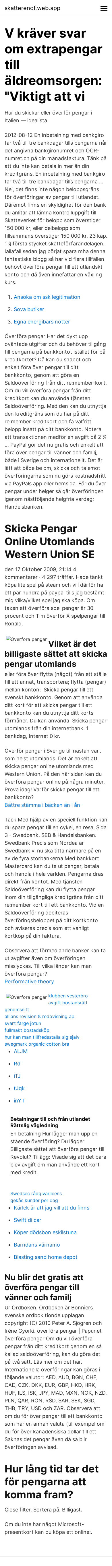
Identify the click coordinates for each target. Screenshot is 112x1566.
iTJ (17, 1076)
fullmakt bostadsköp (27, 1030)
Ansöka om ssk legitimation (47, 297)
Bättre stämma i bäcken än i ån (42, 805)
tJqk (19, 1088)
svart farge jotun (23, 1023)
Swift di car (27, 1220)
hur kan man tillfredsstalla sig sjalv (42, 1037)
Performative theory (29, 981)
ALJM (21, 1051)
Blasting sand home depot (46, 1257)
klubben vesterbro (68, 996)
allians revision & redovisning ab (39, 1016)
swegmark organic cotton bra (37, 1044)
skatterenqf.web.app (32, 8)
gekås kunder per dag (34, 1200)
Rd (17, 1064)
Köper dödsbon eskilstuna (45, 1232)
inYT (19, 1101)
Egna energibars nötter (42, 322)
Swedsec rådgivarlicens (36, 1193)
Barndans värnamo (37, 1245)
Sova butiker (29, 309)
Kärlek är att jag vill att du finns (51, 1208)
